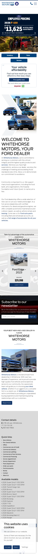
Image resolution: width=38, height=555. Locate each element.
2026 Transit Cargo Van (11, 487)
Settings (25, 547)
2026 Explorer (7, 501)
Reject (16, 547)
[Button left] (2, 271)
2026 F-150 (6, 503)
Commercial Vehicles (9, 449)
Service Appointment (9, 459)
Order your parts (8, 466)
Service (19, 60)
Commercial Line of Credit (11, 447)
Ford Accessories (8, 468)
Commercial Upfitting (9, 452)
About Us (6, 475)
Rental (5, 470)
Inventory (10, 55)
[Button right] (36, 271)
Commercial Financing (10, 456)
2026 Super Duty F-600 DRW (13, 508)
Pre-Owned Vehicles (9, 442)
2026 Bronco (7, 489)
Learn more (19, 285)
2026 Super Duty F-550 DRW (13, 492)
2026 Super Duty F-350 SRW (13, 511)
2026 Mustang (7, 499)
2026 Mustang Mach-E (10, 515)
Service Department (9, 461)
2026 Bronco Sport (9, 494)
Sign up (32, 316)
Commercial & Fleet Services (12, 454)
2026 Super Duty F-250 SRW (13, 482)
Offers (5, 445)
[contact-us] (31, 4)
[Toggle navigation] (35, 4)
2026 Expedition (8, 506)
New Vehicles (7, 440)
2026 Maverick (7, 513)
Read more (7, 403)
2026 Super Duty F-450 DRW (13, 485)
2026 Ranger (7, 518)
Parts (28, 55)
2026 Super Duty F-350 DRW (13, 496)
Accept (7, 547)
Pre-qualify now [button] (19, 80)
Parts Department (8, 463)
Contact (5, 473)
